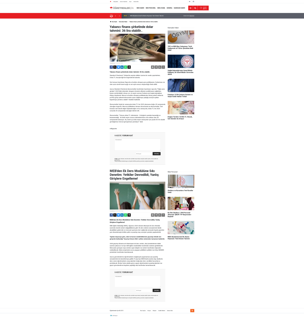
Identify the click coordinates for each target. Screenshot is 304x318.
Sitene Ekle (135, 1)
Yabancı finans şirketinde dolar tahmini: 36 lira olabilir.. (144, 21)
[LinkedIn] (122, 67)
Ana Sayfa (114, 21)
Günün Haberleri (123, 1)
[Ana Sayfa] (110, 1)
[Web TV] (189, 1)
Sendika (169, 8)
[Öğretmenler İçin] (121, 8)
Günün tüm (188, 15)
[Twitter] (114, 67)
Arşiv (130, 1)
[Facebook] (111, 67)
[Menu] (190, 8)
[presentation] (115, 16)
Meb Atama (161, 8)
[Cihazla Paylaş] (129, 67)
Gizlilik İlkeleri (161, 310)
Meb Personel (151, 8)
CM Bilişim (115, 315)
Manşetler (115, 1)
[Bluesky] (118, 67)
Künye (149, 310)
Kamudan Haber (179, 8)
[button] (156, 67)
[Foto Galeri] (193, 1)
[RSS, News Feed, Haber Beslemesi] (192, 310)
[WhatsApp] (125, 67)
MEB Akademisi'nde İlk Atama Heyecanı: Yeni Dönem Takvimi (147, 15)
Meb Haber (140, 8)
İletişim (154, 310)
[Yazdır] (152, 67)
